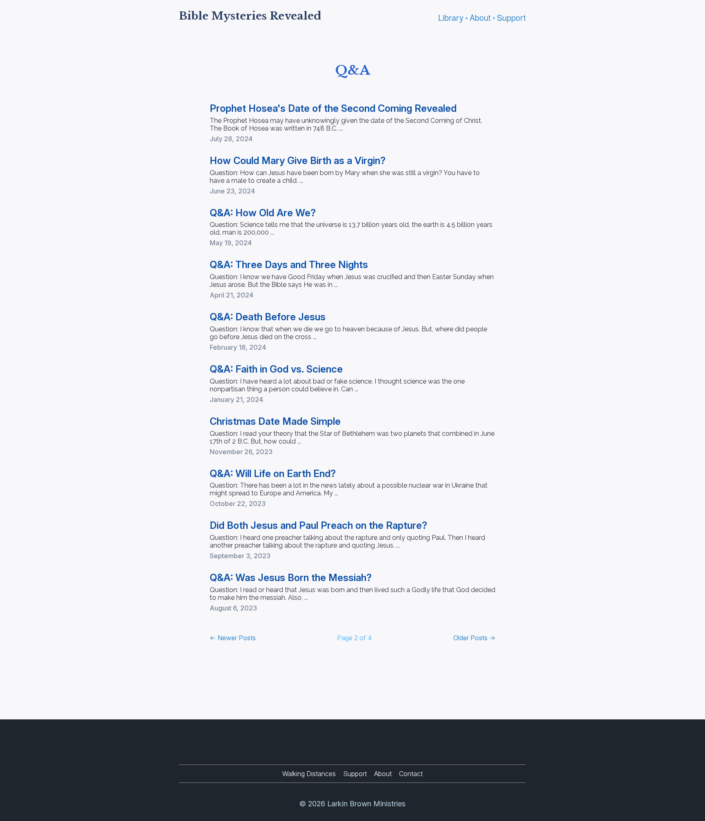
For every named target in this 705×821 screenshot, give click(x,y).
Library (450, 17)
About (480, 17)
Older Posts (474, 638)
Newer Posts (233, 638)
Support (511, 17)
